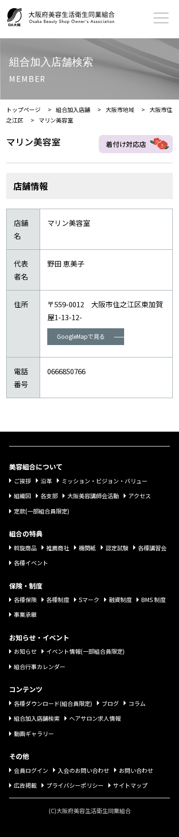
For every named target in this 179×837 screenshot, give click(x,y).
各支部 (49, 495)
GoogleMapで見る (81, 336)
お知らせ (25, 651)
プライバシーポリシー (75, 785)
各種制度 (57, 599)
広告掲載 (25, 785)
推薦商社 (57, 548)
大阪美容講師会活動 (93, 495)
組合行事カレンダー (39, 666)
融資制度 (120, 599)
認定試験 (116, 548)
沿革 (46, 481)
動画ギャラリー (34, 733)
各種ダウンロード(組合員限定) (53, 703)
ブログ (110, 703)
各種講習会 (152, 548)
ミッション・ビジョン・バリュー (104, 481)
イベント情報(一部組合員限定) (85, 651)
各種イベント (31, 562)
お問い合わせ (136, 770)
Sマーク (89, 599)
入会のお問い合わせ (83, 770)
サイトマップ (130, 785)
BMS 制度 (153, 599)
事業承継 (25, 614)
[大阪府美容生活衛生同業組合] (70, 15)
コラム (137, 703)
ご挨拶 (22, 481)
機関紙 (87, 548)
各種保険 (25, 599)
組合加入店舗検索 (37, 718)
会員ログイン (31, 770)
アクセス (139, 495)
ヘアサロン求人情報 (95, 718)
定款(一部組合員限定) (41, 511)
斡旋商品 (25, 548)
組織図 (22, 495)
